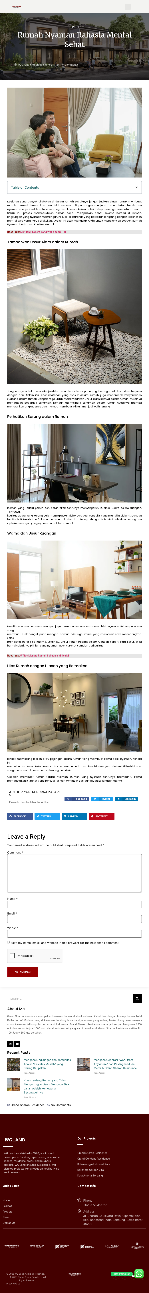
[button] (128, 7)
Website (12, 928)
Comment (15, 852)
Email (12, 913)
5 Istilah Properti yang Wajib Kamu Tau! (43, 231)
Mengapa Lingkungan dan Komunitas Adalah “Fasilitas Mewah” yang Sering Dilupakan (47, 1064)
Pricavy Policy (13, 1283)
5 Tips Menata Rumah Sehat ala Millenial (44, 655)
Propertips (74, 26)
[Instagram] (10, 1044)
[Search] (137, 998)
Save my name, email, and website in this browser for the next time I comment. (65, 942)
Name (12, 898)
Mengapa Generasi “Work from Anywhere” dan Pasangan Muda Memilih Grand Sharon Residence (115, 1064)
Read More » (30, 1073)
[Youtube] (17, 1044)
